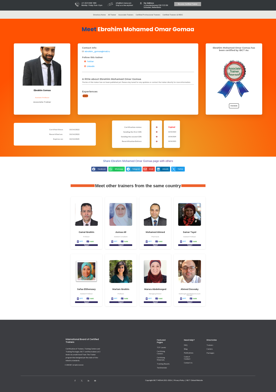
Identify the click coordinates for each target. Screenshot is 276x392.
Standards (234, 106)
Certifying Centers (161, 352)
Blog (185, 349)
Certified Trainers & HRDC (173, 15)
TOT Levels (161, 347)
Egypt (86, 245)
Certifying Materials (161, 358)
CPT (81, 241)
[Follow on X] (81, 380)
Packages (208, 353)
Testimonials (162, 368)
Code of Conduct (187, 358)
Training (85, 95)
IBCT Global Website (194, 380)
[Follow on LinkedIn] (88, 380)
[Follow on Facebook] (75, 380)
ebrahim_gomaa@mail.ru (97, 51)
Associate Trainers (125, 15)
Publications (188, 353)
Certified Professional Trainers (148, 15)
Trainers (208, 345)
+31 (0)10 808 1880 (88, 3)
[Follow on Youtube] (95, 380)
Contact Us (188, 363)
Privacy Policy (179, 380)
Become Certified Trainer (187, 4)
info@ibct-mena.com (123, 3)
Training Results (163, 364)
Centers (208, 349)
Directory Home (99, 15)
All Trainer (112, 15)
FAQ (185, 345)
